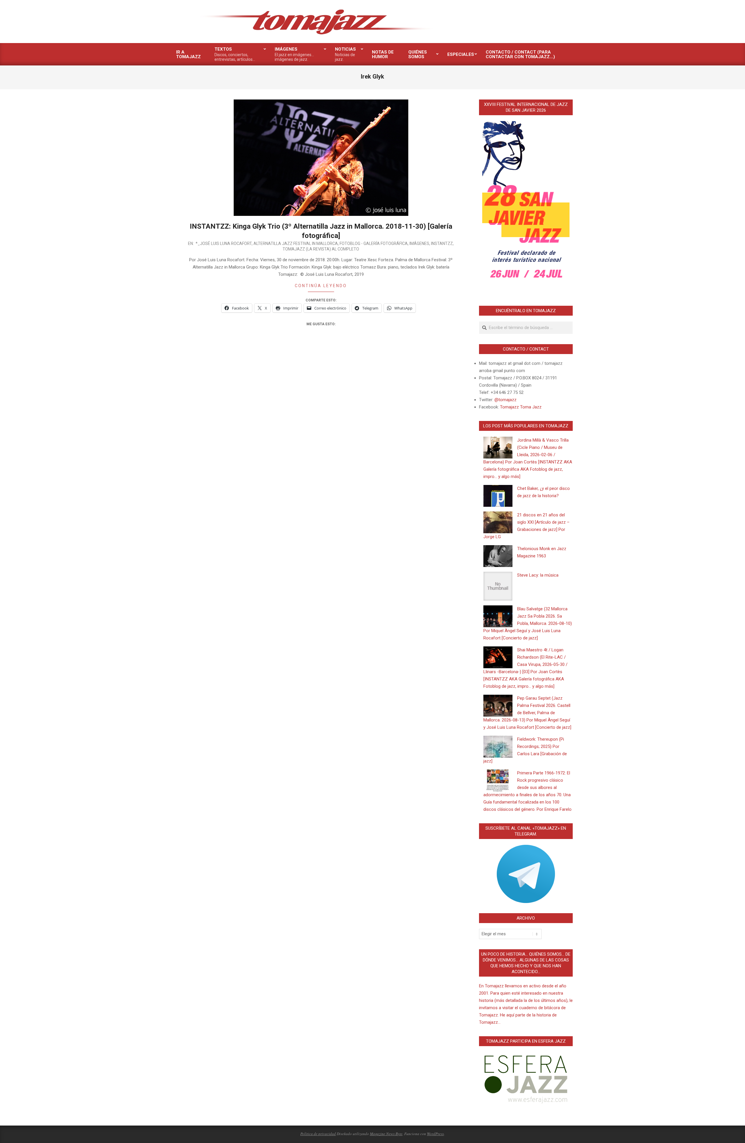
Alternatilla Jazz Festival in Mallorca (295, 243)
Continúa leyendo (321, 285)
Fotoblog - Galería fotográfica (374, 243)
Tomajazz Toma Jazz (521, 407)
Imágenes (419, 243)
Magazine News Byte (386, 1133)
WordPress (435, 1133)
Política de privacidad (318, 1133)
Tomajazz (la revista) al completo (321, 249)
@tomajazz (505, 399)
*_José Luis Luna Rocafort (224, 243)
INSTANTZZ (442, 243)
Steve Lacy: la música (537, 575)
